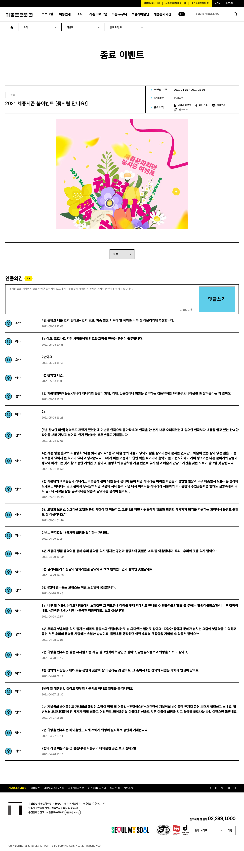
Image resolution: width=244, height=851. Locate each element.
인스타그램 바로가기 (228, 788)
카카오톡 (221, 105)
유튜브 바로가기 (234, 788)
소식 (80, 14)
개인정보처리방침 (17, 788)
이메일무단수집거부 (54, 788)
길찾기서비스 (150, 3)
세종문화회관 (162, 14)
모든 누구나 (119, 14)
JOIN (217, 3)
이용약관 (35, 788)
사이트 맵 (129, 788)
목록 (115, 254)
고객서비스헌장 (76, 788)
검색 (235, 14)
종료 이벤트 (116, 27)
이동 (230, 830)
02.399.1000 (222, 818)
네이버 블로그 (184, 105)
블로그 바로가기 (216, 788)
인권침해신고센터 (97, 788)
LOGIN (229, 3)
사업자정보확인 (72, 812)
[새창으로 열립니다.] (130, 832)
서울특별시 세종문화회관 (19, 14)
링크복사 (183, 109)
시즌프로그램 (98, 14)
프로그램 (47, 14)
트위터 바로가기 (222, 788)
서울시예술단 (140, 14)
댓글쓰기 (217, 299)
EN (181, 14)
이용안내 (65, 14)
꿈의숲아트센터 (199, 3)
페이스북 (203, 105)
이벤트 (70, 27)
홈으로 (11, 27)
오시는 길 (115, 788)
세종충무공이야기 (173, 3)
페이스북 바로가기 (210, 788)
